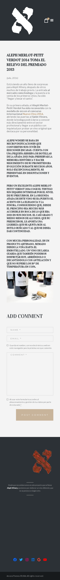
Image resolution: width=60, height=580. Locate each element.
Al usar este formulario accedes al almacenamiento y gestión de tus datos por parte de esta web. (30, 402)
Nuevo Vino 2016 (33, 113)
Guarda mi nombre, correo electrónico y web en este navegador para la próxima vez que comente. (31, 346)
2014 (28, 189)
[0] (46, 21)
